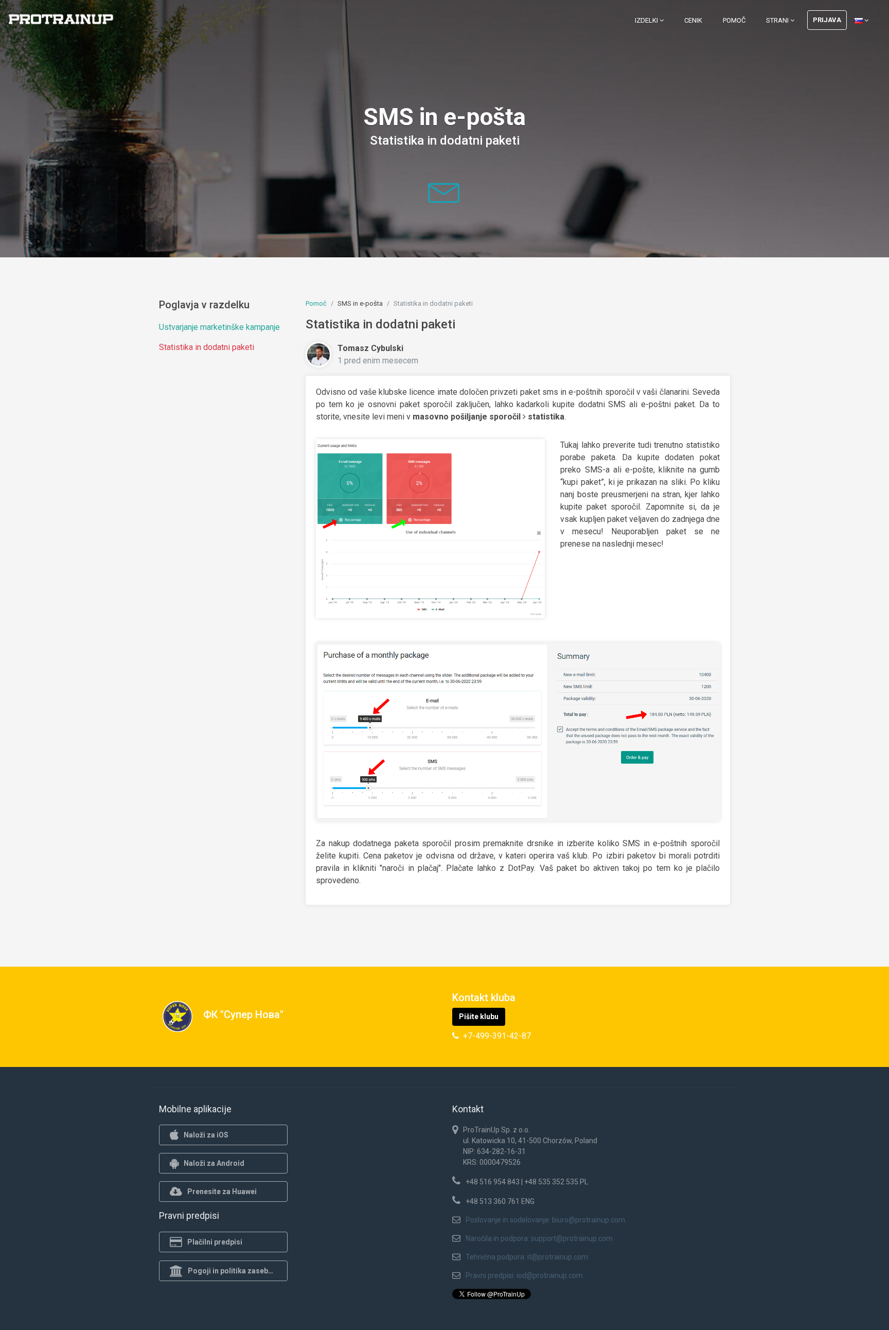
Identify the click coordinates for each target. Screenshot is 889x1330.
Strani (778, 20)
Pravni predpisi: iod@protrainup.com (524, 1275)
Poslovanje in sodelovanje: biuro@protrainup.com (545, 1220)
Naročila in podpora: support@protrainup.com (539, 1238)
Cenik (693, 20)
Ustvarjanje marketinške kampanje (219, 327)
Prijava (827, 20)
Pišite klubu (479, 1016)
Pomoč (734, 20)
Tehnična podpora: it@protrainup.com (527, 1257)
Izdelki (647, 20)
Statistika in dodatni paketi (206, 347)
